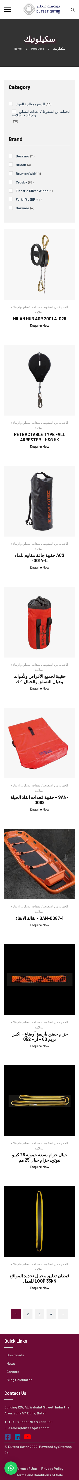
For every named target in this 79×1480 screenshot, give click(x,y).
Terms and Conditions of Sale (39, 1475)
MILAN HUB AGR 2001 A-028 (39, 318)
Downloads (15, 1355)
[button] (11, 1468)
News (11, 1363)
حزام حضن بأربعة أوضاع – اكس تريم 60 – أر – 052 (39, 1036)
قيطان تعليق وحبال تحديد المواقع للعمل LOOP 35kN (39, 1278)
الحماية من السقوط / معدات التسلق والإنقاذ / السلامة (39, 309)
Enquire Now (39, 325)
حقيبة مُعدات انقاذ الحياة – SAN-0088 (39, 799)
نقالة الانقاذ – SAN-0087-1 (39, 918)
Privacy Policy (52, 1468)
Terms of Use (26, 1468)
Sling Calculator (19, 1380)
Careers (13, 1371)
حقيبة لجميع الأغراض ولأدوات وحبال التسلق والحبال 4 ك (39, 678)
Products (37, 48)
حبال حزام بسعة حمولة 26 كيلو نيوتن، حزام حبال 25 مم (39, 1157)
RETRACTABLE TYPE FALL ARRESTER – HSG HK (39, 437)
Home (18, 48)
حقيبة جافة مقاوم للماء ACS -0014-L (39, 557)
